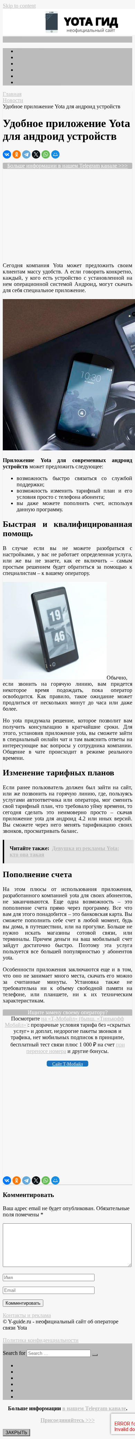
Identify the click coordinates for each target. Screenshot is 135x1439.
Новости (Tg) (32, 51)
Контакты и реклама (27, 1315)
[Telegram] (26, 154)
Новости (13, 100)
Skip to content (19, 6)
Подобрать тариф (37, 57)
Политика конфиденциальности (41, 1340)
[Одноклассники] (16, 154)
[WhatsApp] (46, 154)
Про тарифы (31, 63)
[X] (36, 154)
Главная (12, 94)
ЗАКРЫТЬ (16, 1432)
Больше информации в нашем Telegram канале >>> (67, 166)
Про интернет (33, 70)
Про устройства (35, 76)
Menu (14, 39)
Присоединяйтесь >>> (67, 1420)
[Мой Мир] (55, 154)
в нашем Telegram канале (94, 1408)
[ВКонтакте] (7, 154)
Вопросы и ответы (39, 82)
